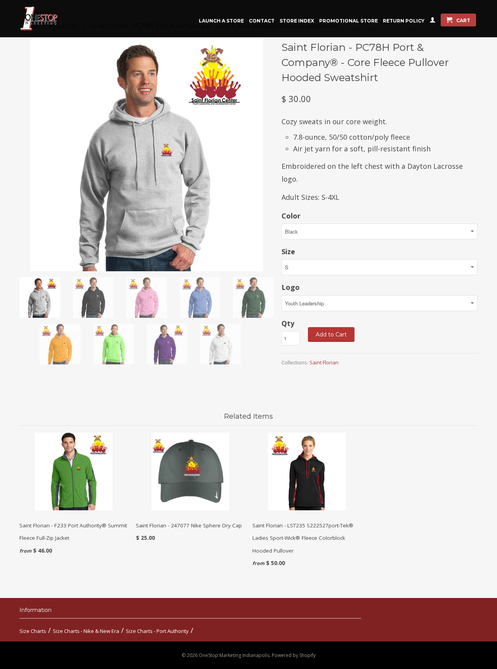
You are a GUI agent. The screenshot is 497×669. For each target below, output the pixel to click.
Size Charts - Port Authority (157, 630)
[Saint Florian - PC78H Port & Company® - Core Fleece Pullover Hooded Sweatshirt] (146, 154)
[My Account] (432, 21)
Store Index (297, 21)
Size (288, 251)
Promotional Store (348, 21)
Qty (288, 323)
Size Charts (32, 630)
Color (291, 215)
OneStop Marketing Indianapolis (234, 655)
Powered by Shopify (294, 655)
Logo (291, 287)
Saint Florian (324, 362)
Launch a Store (221, 21)
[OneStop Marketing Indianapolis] (48, 18)
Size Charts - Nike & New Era (86, 630)
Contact (262, 21)
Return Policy (403, 21)
